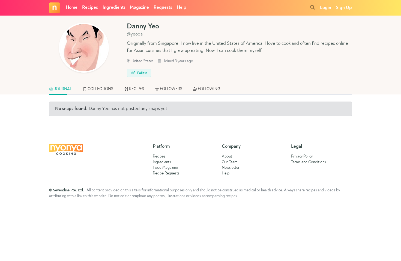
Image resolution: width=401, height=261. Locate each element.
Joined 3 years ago (177, 61)
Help (181, 7)
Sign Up (344, 7)
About (227, 156)
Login (325, 7)
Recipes (90, 7)
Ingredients (114, 7)
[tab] (63, 89)
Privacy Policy (302, 156)
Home (71, 7)
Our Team (229, 162)
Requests (163, 7)
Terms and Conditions (308, 162)
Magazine (139, 7)
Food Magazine (165, 168)
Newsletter (231, 168)
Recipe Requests (166, 173)
